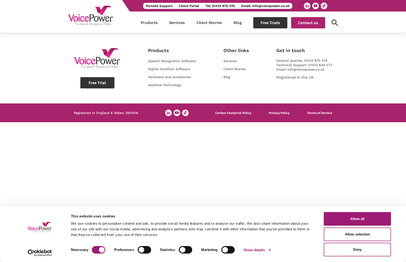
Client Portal (189, 6)
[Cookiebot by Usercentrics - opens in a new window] (39, 252)
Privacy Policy (279, 113)
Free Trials (270, 22)
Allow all (357, 219)
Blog (238, 22)
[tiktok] (324, 6)
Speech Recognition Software (172, 61)
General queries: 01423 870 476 (302, 60)
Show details (254, 250)
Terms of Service (319, 113)
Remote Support (159, 6)
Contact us (308, 22)
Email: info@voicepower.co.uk (265, 6)
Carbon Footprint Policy (233, 113)
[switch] (144, 250)
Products (149, 22)
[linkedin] (307, 6)
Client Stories (209, 22)
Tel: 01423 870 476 (220, 6)
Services (177, 22)
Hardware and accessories (169, 77)
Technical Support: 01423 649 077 (304, 65)
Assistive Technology (164, 85)
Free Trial (97, 82)
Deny (357, 249)
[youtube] (315, 6)
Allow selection (357, 234)
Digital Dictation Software (169, 69)
